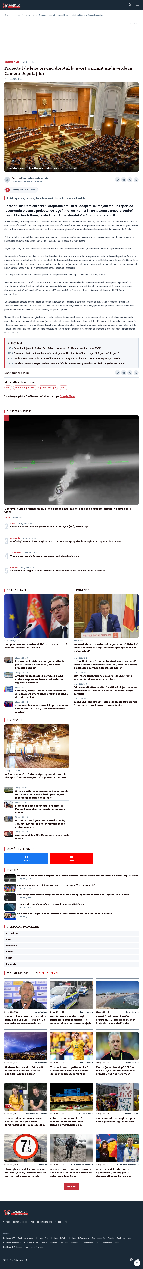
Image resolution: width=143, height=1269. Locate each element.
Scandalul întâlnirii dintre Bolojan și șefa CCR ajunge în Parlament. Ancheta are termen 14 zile (105, 703)
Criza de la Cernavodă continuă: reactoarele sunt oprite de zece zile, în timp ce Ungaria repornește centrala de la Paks (41, 794)
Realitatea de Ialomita (35, 178)
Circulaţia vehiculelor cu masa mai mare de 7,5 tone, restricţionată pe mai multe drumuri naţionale (25, 1173)
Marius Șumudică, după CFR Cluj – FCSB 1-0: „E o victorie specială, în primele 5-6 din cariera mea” (116, 1071)
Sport (13, 523)
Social (7, 517)
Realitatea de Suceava (12, 1243)
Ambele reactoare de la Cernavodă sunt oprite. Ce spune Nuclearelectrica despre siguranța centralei (67, 358)
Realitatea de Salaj (58, 1238)
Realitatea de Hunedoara (69, 1243)
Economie (15, 538)
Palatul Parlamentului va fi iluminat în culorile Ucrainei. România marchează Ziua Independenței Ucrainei (67, 1123)
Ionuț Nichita (40, 1012)
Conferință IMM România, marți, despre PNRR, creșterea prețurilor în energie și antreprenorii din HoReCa (66, 541)
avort (63, 387)
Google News (67, 396)
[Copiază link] (117, 179)
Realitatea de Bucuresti (111, 1243)
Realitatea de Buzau (90, 1243)
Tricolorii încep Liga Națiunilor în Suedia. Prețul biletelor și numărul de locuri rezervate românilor (70, 1071)
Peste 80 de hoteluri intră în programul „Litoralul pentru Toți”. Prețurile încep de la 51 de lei (116, 1020)
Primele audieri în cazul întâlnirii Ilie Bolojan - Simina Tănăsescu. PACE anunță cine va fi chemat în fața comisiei (105, 691)
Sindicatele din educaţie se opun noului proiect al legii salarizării (115, 1120)
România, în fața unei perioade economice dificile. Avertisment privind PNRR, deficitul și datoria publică (70, 363)
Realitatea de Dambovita (79, 1238)
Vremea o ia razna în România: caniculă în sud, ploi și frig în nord (44, 556)
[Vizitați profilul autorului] (7, 180)
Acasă (9, 15)
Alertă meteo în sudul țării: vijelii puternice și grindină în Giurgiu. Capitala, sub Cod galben (23, 1071)
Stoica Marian (86, 1114)
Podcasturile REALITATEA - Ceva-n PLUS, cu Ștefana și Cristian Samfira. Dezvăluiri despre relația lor (24, 1123)
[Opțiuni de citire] (137, 1263)
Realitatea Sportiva (25, 1238)
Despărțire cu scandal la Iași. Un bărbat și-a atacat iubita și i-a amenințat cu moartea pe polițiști (70, 1020)
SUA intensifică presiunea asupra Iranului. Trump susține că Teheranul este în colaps (103, 677)
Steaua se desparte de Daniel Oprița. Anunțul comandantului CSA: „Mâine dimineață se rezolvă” (42, 709)
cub (8, 387)
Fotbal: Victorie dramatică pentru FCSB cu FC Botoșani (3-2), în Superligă (49, 526)
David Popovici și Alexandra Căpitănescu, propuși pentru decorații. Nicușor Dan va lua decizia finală (113, 1174)
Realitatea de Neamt (125, 1238)
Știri (18, 15)
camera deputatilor (25, 387)
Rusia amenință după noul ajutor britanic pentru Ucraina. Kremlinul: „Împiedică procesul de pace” (66, 353)
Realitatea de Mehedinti (12, 1247)
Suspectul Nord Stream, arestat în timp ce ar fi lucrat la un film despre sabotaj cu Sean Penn (71, 1173)
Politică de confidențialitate (41, 1222)
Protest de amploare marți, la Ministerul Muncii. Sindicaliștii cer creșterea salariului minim (40, 809)
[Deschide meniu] (138, 5)
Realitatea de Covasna (34, 1247)
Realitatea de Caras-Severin (103, 1238)
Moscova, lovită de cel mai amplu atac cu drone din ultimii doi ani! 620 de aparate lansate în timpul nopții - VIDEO (77, 875)
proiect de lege (48, 387)
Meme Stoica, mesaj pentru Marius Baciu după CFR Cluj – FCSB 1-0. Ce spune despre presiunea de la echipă (25, 1021)
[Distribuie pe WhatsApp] (129, 179)
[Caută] (129, 5)
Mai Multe (71, 1186)
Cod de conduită (61, 1222)
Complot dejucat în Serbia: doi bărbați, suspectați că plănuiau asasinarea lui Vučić (57, 348)
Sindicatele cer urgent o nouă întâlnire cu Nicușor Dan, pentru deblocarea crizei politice (57, 570)
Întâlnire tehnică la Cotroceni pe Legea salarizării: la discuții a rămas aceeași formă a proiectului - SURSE (35, 776)
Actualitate (29, 15)
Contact (6, 1222)
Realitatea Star (42, 1238)
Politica (14, 567)
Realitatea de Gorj (31, 1243)
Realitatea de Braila (49, 1243)
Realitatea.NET (9, 1238)
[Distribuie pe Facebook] (123, 179)
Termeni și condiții (20, 1222)
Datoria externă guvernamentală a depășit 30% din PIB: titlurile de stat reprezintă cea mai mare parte (41, 824)
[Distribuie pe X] (136, 179)
